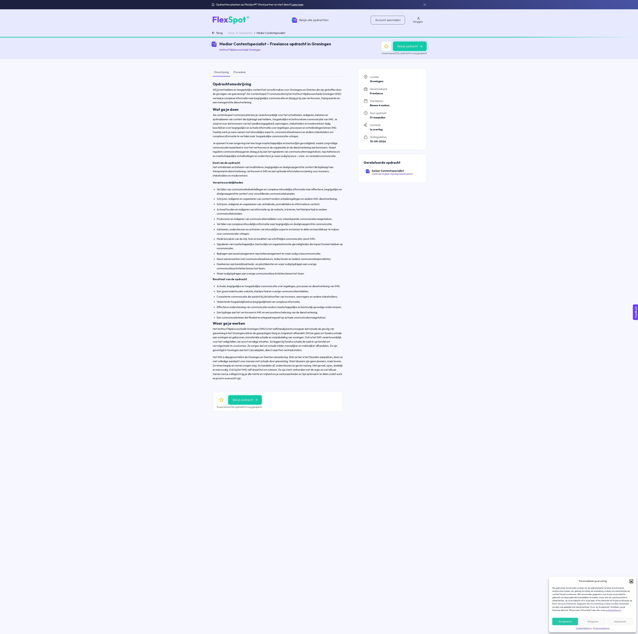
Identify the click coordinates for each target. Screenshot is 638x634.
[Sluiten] (425, 5)
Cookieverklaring (584, 628)
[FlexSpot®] (230, 19)
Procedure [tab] (239, 72)
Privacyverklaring (601, 628)
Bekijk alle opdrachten (313, 20)
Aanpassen (620, 621)
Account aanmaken (388, 20)
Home (231, 33)
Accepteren (565, 621)
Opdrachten (246, 33)
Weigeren (592, 621)
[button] (631, 581)
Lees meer (297, 4)
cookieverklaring (613, 610)
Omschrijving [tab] (221, 72)
